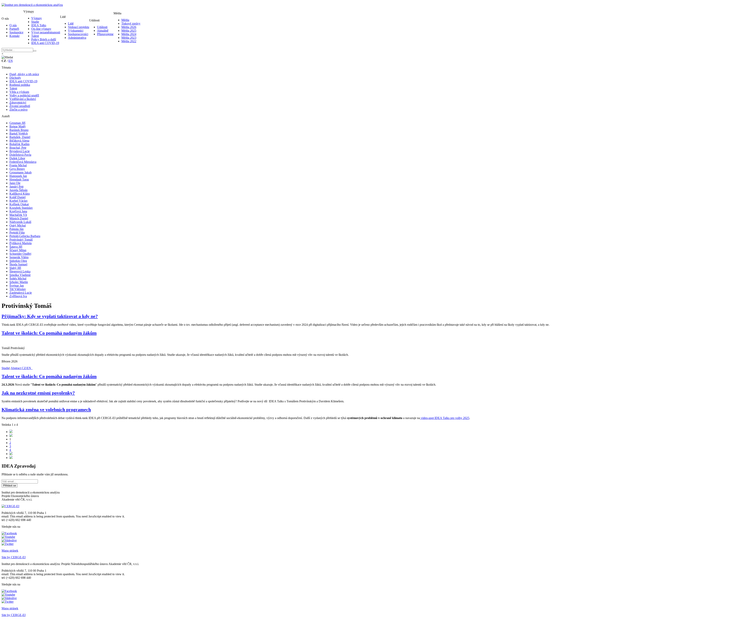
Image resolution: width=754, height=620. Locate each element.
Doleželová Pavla (20, 154)
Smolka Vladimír (20, 275)
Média (125, 20)
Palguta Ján (16, 229)
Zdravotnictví (17, 102)
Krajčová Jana (18, 211)
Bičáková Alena (19, 140)
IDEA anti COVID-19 (45, 43)
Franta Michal (18, 165)
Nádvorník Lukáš (20, 222)
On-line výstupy (41, 28)
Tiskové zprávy (130, 23)
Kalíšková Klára (19, 193)
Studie (35, 21)
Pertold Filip (17, 232)
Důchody (15, 77)
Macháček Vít (18, 214)
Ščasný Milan (17, 250)
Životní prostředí (19, 106)
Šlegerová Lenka (19, 271)
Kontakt (14, 36)
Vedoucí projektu (78, 27)
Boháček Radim (19, 144)
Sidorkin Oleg (18, 260)
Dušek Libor (17, 158)
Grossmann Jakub (20, 172)
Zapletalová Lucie (20, 292)
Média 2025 (128, 30)
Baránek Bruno (18, 130)
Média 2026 (128, 27)
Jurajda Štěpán (18, 190)
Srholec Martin (18, 282)
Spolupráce (16, 32)
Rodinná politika (19, 84)
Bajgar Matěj (17, 126)
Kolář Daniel (17, 197)
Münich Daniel (18, 218)
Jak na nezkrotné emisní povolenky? (38, 392)
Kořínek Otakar (19, 204)
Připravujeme (105, 34)
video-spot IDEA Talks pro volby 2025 (444, 418)
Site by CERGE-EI (14, 557)
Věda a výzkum (19, 92)
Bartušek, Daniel (19, 137)
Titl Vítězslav (17, 289)
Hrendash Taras (19, 179)
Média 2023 (128, 37)
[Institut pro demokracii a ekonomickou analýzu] (32, 4)
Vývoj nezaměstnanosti (45, 32)
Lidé (71, 23)
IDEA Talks (38, 25)
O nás (13, 25)
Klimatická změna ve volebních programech (46, 409)
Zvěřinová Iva (18, 296)
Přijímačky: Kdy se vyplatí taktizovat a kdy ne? (50, 316)
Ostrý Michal (17, 225)
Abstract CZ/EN (22, 368)
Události (102, 27)
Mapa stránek (10, 550)
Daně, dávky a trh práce (24, 74)
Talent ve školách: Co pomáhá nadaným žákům (49, 333)
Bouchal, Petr (17, 147)
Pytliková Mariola (20, 243)
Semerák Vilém (18, 257)
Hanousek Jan (18, 176)
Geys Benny (17, 169)
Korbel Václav (18, 200)
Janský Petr (16, 186)
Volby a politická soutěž (24, 95)
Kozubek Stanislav (21, 207)
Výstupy (36, 18)
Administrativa (77, 37)
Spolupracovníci (78, 34)
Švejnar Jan (16, 285)
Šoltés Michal (17, 278)
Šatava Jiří (15, 246)
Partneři (14, 28)
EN (10, 60)
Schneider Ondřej (20, 253)
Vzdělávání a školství (22, 99)
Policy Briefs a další (43, 39)
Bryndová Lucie (19, 151)
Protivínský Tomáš (21, 239)
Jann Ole (14, 183)
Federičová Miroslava (22, 161)
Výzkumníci (75, 30)
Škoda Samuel (18, 264)
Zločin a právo (18, 109)
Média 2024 (128, 34)
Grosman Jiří (17, 123)
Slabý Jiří (15, 268)
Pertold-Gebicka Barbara (24, 236)
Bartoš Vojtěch (18, 133)
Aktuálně (102, 30)
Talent (35, 36)
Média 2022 (128, 41)
